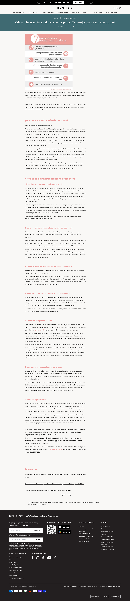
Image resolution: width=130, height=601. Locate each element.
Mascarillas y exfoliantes (86, 536)
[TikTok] (43, 557)
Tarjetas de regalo (84, 541)
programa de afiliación (107, 531)
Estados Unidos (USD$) (98, 596)
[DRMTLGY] (65, 8)
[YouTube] (49, 557)
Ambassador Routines (107, 549)
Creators (103, 534)
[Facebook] (32, 557)
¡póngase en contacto (55, 449)
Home (56, 18)
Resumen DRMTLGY (69, 18)
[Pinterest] (55, 557)
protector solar (40, 330)
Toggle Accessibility (92, 586)
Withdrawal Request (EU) (16, 578)
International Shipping (15, 567)
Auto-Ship (81, 526)
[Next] (91, 2)
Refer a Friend (13, 575)
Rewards (103, 529)
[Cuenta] (117, 8)
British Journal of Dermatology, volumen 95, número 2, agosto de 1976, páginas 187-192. (54, 484)
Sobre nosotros (105, 526)
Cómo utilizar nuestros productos (107, 543)
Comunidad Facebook (107, 539)
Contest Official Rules (15, 570)
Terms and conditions (105, 586)
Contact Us (12, 573)
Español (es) (113, 596)
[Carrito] (120, 8)
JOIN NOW (37, 530)
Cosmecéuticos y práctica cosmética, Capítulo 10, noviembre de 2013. (48, 490)
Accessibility (82, 586)
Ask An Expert (13, 565)
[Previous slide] (38, 2)
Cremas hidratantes (84, 539)
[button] (64, 527)
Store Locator (13, 562)
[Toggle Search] (114, 8)
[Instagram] (37, 557)
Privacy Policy (117, 586)
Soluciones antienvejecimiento (84, 532)
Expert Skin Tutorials (107, 547)
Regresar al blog (65, 495)
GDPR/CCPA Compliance (71, 586)
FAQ (10, 560)
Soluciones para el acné (86, 529)
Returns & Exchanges (15, 557)
